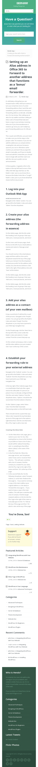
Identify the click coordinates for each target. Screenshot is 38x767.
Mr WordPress (12, 657)
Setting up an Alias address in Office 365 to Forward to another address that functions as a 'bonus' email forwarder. (21, 77)
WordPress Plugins (14, 627)
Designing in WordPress (16, 607)
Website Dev (22, 570)
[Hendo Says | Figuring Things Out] (19, 3)
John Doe (11, 638)
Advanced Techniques (25, 589)
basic (12, 524)
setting (16, 524)
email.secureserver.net (13, 198)
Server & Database (24, 560)
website (21, 524)
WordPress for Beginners (16, 623)
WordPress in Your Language (18, 586)
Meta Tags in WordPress (16, 577)
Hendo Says (10, 51)
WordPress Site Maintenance (18, 567)
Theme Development (15, 615)
